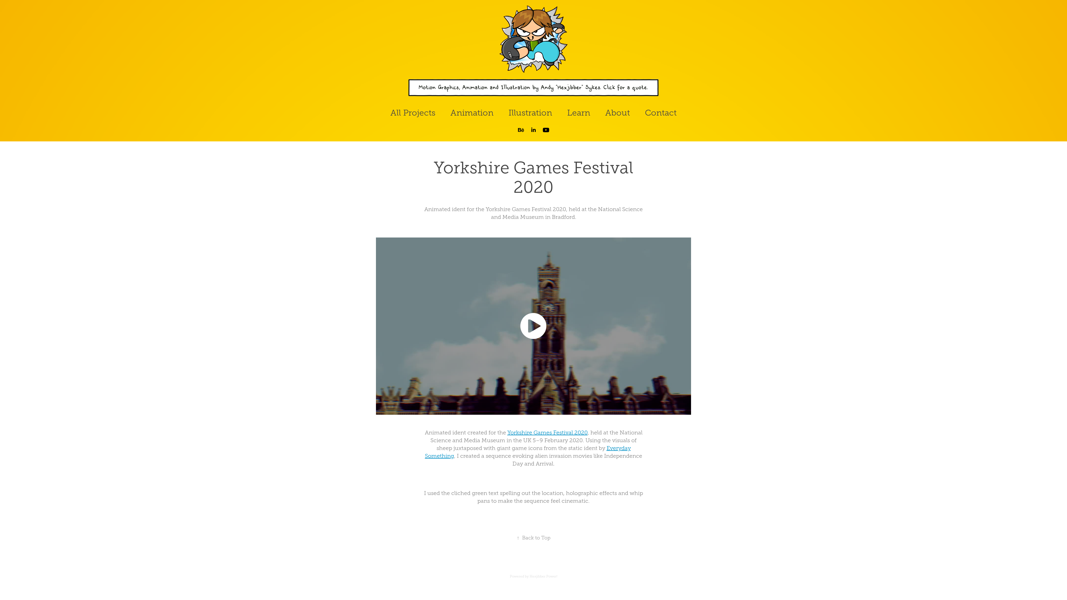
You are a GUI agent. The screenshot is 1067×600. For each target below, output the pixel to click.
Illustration (530, 113)
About (617, 113)
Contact (661, 113)
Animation (471, 113)
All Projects (412, 113)
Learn (578, 113)
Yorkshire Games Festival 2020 (547, 432)
